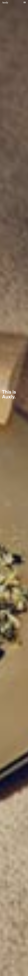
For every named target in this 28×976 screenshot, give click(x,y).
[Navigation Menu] (25, 2)
